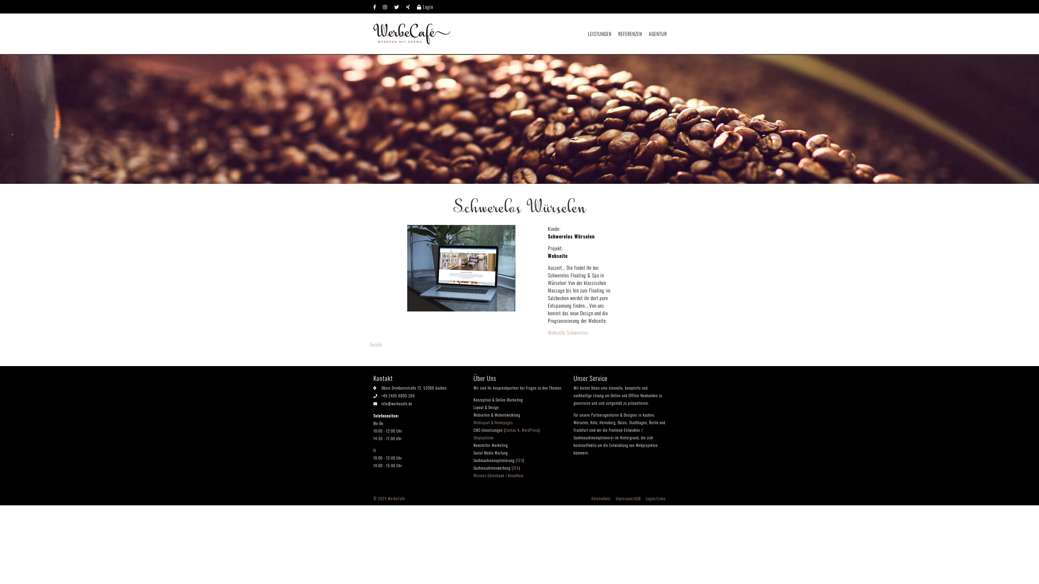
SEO (520, 460)
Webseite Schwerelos (568, 332)
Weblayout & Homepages (493, 422)
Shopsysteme (484, 437)
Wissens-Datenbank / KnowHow (498, 475)
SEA (516, 468)
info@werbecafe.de (397, 403)
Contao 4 (512, 430)
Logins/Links (656, 498)
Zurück (375, 344)
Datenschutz (601, 498)
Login (427, 6)
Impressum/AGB (628, 498)
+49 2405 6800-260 (398, 396)
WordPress (530, 430)
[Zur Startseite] (411, 32)
